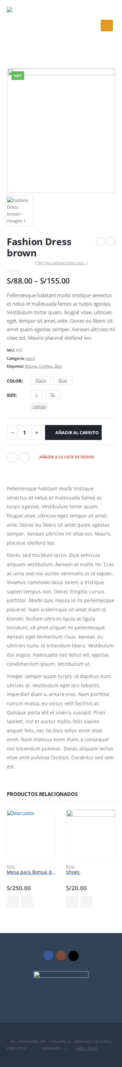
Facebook (12, 457)
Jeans (30, 358)
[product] (31, 834)
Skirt (58, 366)
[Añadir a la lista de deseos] (27, 902)
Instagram (61, 956)
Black (41, 380)
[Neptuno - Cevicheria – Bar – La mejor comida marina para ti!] (25, 25)
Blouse (31, 366)
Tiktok (73, 956)
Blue (63, 380)
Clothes (45, 366)
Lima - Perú (86, 1048)
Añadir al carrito (77, 432)
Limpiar (39, 406)
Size (11, 395)
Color (14, 381)
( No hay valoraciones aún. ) (61, 263)
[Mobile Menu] (107, 25)
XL (52, 394)
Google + (24, 457)
